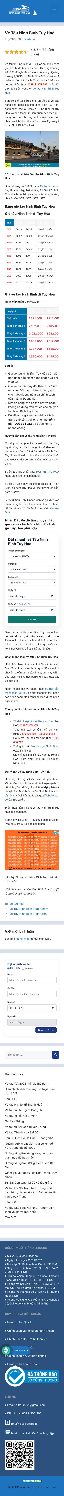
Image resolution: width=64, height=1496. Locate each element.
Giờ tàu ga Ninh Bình (44, 746)
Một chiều (15, 968)
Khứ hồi (28, 968)
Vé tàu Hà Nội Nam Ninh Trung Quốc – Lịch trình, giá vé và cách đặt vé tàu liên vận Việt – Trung (31, 1192)
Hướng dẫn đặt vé (19, 1322)
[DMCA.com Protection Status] (32, 1481)
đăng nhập (23, 938)
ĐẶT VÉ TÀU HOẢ (47, 471)
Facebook (31, 1423)
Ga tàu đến (13, 577)
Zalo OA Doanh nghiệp (40, 1433)
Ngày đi (12, 590)
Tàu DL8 (10, 1202)
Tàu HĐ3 (11, 1099)
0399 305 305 (20, 1350)
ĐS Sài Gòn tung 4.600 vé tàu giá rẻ (29, 1182)
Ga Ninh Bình (48, 186)
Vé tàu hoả (16, 903)
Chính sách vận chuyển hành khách (30, 1330)
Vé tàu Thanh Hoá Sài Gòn (22, 1132)
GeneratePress (32, 1490)
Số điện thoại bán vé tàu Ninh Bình (33, 721)
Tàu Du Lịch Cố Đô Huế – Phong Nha (29, 1138)
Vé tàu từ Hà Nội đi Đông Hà (24, 1110)
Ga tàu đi (12, 563)
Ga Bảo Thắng (14, 1121)
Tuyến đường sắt (16, 550)
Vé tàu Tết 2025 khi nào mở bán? (27, 1083)
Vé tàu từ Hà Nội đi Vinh (21, 1115)
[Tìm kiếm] (55, 1055)
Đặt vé (32, 619)
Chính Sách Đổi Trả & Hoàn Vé (27, 1339)
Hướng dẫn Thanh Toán (23, 1364)
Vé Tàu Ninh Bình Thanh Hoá (28, 913)
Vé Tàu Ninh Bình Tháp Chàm (28, 908)
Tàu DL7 (10, 1217)
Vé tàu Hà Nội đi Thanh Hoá (23, 1104)
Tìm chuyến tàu (46, 1030)
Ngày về (19, 604)
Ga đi (9, 974)
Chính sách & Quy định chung (26, 1355)
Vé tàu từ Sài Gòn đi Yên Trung (25, 1127)
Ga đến (11, 988)
